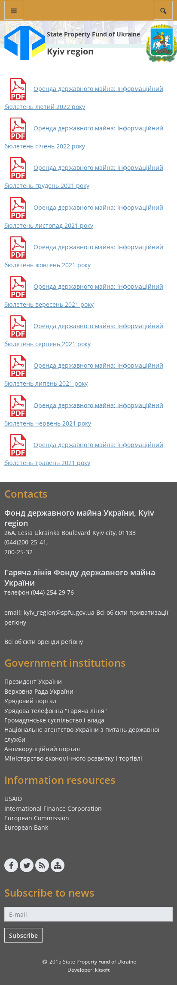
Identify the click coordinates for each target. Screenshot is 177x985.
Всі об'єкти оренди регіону (43, 642)
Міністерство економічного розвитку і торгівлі (73, 758)
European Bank (26, 827)
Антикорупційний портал (42, 749)
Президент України (33, 681)
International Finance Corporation (53, 808)
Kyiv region (70, 51)
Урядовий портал (30, 701)
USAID (13, 799)
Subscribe (23, 935)
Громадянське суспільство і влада (54, 720)
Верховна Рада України (38, 691)
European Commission (36, 818)
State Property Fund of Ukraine (93, 34)
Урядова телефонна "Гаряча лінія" (55, 711)
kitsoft (102, 969)
